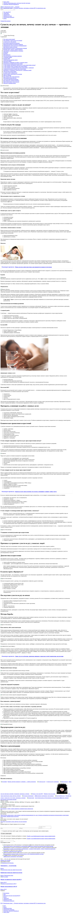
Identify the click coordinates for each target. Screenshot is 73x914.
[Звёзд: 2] (7, 802)
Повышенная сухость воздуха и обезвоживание (15, 45)
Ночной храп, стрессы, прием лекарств (12, 49)
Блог (4, 894)
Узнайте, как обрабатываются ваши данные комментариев (41, 836)
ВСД (5, 882)
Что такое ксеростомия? (9, 39)
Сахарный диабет (7, 57)
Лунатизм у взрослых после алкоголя (12, 851)
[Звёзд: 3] (12, 802)
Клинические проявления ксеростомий (13, 63)
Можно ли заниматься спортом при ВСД (11, 879)
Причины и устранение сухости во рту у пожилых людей (17, 70)
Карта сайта (6, 1)
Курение (5, 53)
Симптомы (6, 13)
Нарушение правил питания (10, 47)
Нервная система (7, 16)
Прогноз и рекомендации (9, 83)
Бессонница (7, 21)
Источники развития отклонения (11, 43)
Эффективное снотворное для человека (13, 856)
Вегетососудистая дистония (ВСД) (11, 895)
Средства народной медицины (10, 79)
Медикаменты (6, 54)
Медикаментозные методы (9, 78)
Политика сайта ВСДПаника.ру (11, 4)
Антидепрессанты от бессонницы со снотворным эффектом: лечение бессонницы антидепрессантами (28, 846)
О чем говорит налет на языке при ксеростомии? (15, 66)
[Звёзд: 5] (22, 802)
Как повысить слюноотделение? (11, 80)
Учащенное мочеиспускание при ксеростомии (14, 69)
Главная (2, 21)
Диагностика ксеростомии (9, 71)
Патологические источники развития (12, 56)
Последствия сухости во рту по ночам (12, 74)
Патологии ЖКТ (7, 61)
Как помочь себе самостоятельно (11, 76)
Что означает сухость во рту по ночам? (12, 40)
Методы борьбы (7, 75)
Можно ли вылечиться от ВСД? (9, 886)
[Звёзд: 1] (3, 802)
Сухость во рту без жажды (9, 41)
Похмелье (5, 52)
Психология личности (8, 17)
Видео (4, 18)
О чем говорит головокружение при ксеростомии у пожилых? (18, 67)
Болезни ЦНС (6, 58)
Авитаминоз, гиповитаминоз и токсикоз (13, 50)
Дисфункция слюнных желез (10, 60)
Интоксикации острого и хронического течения (15, 48)
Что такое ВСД (7, 12)
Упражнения (6, 14)
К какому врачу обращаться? (10, 72)
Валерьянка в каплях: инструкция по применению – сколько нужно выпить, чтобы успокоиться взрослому (29, 848)
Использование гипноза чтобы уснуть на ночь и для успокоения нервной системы (23, 854)
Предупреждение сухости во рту (11, 82)
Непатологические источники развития (13, 44)
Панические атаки (8, 875)
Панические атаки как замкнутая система (11, 872)
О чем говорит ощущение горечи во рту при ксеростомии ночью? (19, 65)
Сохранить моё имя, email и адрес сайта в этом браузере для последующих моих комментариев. (25, 831)
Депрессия (6, 898)
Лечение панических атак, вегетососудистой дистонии (16, 3)
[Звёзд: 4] (17, 802)
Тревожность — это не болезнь (8, 865)
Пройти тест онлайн (5, 860)
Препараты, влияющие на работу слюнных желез (15, 62)
